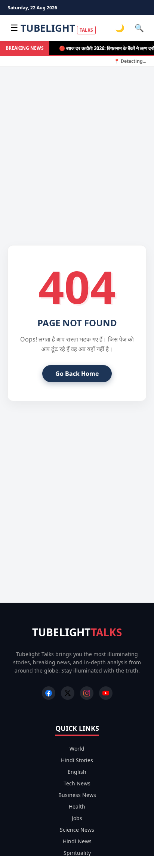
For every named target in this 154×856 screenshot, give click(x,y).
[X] (67, 693)
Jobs (77, 818)
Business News (77, 794)
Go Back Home (77, 374)
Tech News (77, 783)
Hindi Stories (77, 760)
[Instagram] (86, 693)
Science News (77, 829)
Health (77, 806)
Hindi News (77, 841)
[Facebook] (48, 693)
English (77, 771)
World (77, 748)
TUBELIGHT (57, 28)
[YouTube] (106, 693)
